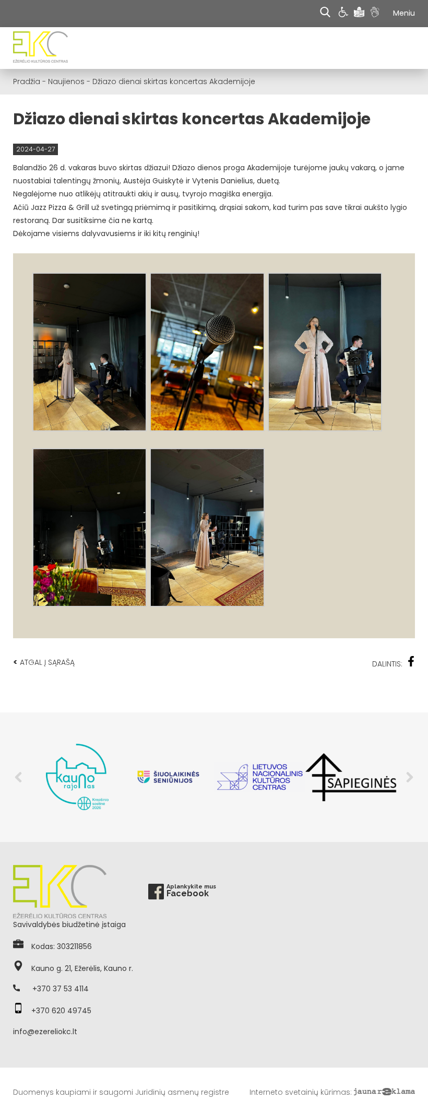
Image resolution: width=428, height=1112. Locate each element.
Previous (18, 777)
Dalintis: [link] (387, 664)
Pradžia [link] (26, 81)
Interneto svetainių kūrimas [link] (299, 1092)
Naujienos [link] (66, 81)
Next (410, 777)
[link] (345, 13)
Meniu (404, 13)
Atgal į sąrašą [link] (44, 662)
